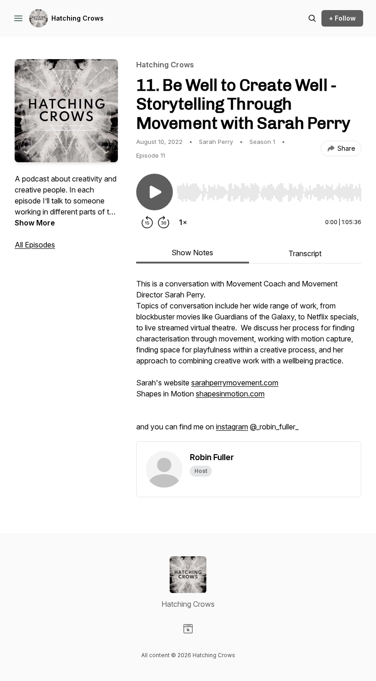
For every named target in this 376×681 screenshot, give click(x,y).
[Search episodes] (312, 18)
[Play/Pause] (154, 192)
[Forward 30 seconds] (163, 222)
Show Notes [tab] (192, 252)
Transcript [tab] (304, 253)
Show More (35, 222)
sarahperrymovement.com (234, 382)
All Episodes (35, 244)
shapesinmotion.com (230, 393)
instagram (232, 426)
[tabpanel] (248, 359)
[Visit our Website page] (188, 628)
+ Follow (342, 18)
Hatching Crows (77, 18)
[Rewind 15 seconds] (147, 222)
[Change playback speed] (183, 222)
